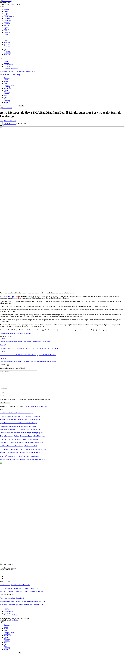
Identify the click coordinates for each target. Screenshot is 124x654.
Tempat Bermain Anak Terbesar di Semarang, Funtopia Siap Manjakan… (22, 436)
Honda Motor (15, 333)
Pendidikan (7, 20)
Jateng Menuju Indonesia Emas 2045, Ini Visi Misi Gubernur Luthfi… (21, 429)
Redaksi (6, 63)
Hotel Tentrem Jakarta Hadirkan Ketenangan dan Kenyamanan (19, 439)
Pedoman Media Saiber (11, 68)
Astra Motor (7, 333)
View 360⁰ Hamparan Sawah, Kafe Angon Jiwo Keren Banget (19, 456)
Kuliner (6, 34)
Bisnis (6, 11)
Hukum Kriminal (9, 16)
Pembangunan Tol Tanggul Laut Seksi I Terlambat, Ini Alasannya (20, 416)
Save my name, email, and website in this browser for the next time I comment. (26, 399)
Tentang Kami (8, 64)
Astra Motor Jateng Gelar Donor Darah (12, 598)
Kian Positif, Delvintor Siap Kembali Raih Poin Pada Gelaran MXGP (21, 604)
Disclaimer (7, 66)
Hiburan (6, 27)
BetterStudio (14, 620)
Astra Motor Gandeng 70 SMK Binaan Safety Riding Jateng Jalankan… (22, 591)
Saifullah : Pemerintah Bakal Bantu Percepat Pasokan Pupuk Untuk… (21, 419)
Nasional (6, 15)
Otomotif (6, 22)
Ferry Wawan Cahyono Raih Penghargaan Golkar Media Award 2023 (21, 442)
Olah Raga (7, 18)
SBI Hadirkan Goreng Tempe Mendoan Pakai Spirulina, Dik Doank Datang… (24, 449)
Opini (5, 30)
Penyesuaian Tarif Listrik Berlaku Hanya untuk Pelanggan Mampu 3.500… (23, 601)
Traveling (7, 32)
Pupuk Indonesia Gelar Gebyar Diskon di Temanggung (17, 413)
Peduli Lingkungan (25, 333)
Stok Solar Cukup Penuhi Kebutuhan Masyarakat (15, 585)
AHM (2, 333)
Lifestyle (6, 29)
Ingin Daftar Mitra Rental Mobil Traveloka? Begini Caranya (18, 423)
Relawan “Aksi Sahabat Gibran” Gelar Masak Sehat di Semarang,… (21, 452)
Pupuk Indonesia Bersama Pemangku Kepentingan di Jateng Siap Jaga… (22, 433)
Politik (6, 13)
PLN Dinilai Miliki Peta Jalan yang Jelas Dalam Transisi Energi (19, 588)
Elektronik (7, 25)
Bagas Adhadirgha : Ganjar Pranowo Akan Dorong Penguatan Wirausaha (22, 459)
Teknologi (7, 23)
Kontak (6, 61)
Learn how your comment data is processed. (37, 406)
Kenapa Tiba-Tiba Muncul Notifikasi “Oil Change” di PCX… (19, 426)
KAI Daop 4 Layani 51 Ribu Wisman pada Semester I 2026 (18, 446)
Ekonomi (6, 9)
